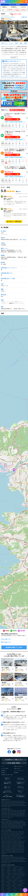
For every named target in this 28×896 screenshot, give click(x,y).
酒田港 (12, 825)
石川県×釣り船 (9, 852)
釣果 (16, 43)
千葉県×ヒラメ (4, 873)
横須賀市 (3, 810)
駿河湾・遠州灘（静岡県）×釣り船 (7, 837)
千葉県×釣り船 (10, 841)
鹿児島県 (5, 806)
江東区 (2, 814)
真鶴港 (16, 823)
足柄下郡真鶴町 (19, 813)
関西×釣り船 (8, 831)
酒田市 (23, 814)
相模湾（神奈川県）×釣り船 (18, 834)
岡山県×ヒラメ (4, 889)
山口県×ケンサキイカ (17, 891)
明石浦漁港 (12, 826)
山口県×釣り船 (4, 849)
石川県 (13, 802)
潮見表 (24, 239)
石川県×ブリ (14, 877)
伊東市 (5, 814)
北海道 (2, 801)
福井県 (16, 802)
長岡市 (5, 817)
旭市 (10, 814)
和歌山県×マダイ (21, 885)
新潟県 (8, 802)
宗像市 (6, 810)
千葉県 (2, 802)
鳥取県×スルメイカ (10, 888)
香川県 (8, 805)
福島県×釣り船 (9, 848)
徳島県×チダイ (9, 892)
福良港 (24, 825)
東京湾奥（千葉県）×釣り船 (15, 839)
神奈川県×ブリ (23, 874)
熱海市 (24, 813)
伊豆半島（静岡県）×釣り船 (19, 837)
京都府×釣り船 (4, 846)
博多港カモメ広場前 (21, 823)
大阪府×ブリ (20, 884)
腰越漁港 (10, 823)
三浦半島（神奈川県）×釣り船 (6, 834)
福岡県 (16, 805)
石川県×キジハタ (20, 877)
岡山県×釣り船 (9, 849)
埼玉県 (23, 801)
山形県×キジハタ (10, 869)
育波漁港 (6, 822)
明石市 (6, 811)
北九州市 (3, 811)
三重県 (25, 802)
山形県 (11, 801)
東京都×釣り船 (21, 842)
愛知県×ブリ (3, 881)
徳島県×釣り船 (15, 852)
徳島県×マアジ (4, 892)
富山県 (11, 802)
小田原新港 (3, 823)
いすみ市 (18, 810)
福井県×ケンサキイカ (11, 878)
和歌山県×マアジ (4, 887)
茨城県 (5, 802)
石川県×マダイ (4, 878)
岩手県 (5, 801)
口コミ (11, 43)
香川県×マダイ (15, 892)
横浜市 (11, 810)
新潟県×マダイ (4, 876)
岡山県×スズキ (17, 888)
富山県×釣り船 (4, 852)
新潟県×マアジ (14, 876)
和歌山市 (8, 17)
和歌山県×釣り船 (22, 841)
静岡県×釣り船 (9, 842)
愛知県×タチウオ (15, 881)
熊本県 (25, 805)
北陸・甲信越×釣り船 (20, 831)
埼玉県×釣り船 (21, 850)
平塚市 (18, 814)
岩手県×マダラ (4, 866)
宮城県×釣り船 (21, 845)
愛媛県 (13, 805)
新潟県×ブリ (9, 876)
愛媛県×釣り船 (15, 850)
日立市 (11, 811)
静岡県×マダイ (11, 880)
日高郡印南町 (14, 814)
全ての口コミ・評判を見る (14, 221)
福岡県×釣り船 (16, 841)
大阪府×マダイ (9, 884)
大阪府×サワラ (15, 884)
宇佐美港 (3, 825)
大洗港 (21, 826)
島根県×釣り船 (4, 853)
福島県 (13, 801)
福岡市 (21, 810)
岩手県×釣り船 (22, 848)
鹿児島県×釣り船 (16, 848)
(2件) (19, 191)
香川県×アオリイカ (22, 892)
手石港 (19, 825)
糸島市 (23, 811)
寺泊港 (9, 826)
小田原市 (14, 811)
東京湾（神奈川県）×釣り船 (15, 835)
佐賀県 (19, 805)
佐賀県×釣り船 (9, 850)
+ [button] (26, 624)
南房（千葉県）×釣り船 (5, 838)
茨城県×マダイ (9, 870)
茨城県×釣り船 (15, 842)
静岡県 (22, 802)
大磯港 (19, 826)
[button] (0, 30)
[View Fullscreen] (26, 622)
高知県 (5, 805)
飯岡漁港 (16, 822)
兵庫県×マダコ (14, 885)
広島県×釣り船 (4, 845)
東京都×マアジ (15, 873)
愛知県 (19, 802)
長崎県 (22, 805)
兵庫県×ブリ (3, 885)
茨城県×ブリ (15, 870)
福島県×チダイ (4, 870)
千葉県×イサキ (9, 873)
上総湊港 (5, 826)
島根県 (2, 805)
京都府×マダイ (4, 884)
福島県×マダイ (16, 869)
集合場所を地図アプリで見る (14, 647)
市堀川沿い (12, 17)
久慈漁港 (9, 825)
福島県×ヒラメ (22, 869)
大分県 (2, 806)
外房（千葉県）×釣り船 (5, 835)
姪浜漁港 (23, 822)
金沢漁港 (10, 822)
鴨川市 (18, 811)
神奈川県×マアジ (11, 874)
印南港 (7, 823)
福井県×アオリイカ (4, 880)
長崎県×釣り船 (15, 846)
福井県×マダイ (18, 878)
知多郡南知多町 (4, 813)
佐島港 (13, 823)
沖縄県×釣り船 (9, 846)
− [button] (26, 626)
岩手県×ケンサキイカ (11, 866)
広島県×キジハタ (16, 889)
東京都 (16, 801)
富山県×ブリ (3, 877)
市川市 (2, 817)
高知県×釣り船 (4, 850)
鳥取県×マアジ (4, 888)
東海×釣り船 (13, 831)
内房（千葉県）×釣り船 (5, 839)
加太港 (13, 822)
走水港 (21, 825)
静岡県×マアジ (23, 880)
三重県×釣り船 (15, 845)
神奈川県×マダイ (17, 874)
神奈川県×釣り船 (4, 841)
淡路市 (9, 811)
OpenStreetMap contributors (23, 628)
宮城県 (8, 801)
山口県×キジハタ (4, 891)
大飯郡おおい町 (10, 817)
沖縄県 (9, 806)
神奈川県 (19, 801)
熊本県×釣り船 (4, 848)
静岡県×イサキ (17, 880)
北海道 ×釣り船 (21, 849)
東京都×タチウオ (21, 873)
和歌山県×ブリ (10, 887)
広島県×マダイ (9, 889)
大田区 (8, 814)
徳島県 (11, 805)
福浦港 (16, 826)
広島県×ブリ (21, 889)
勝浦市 (21, 811)
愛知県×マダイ (9, 881)
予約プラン (4, 43)
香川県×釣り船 (15, 849)
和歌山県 (3, 17)
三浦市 (9, 810)
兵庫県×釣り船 (4, 842)
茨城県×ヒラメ (20, 870)
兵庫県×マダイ (9, 885)
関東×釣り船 (3, 831)
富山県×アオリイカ (21, 876)
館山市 (15, 813)
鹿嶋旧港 (3, 822)
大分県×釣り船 (21, 852)
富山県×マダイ (9, 877)
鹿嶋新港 (20, 822)
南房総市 (9, 813)
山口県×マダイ (10, 891)
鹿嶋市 (24, 810)
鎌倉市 (21, 814)
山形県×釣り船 (9, 845)
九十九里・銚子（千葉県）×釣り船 (16, 838)
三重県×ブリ (20, 881)
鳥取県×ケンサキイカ (17, 887)
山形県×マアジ (4, 869)
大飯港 (2, 826)
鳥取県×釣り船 (21, 846)
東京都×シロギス (4, 874)
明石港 (6, 825)
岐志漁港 (15, 825)
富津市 (12, 813)
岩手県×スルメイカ (18, 866)
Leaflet (15, 628)
